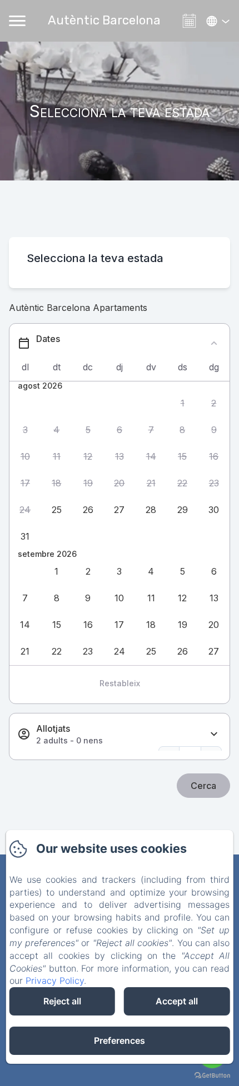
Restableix (119, 683)
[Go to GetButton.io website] (212, 1075)
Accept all (177, 1001)
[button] (182, 403)
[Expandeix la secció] (214, 734)
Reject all (62, 1001)
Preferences (119, 1040)
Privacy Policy (55, 980)
